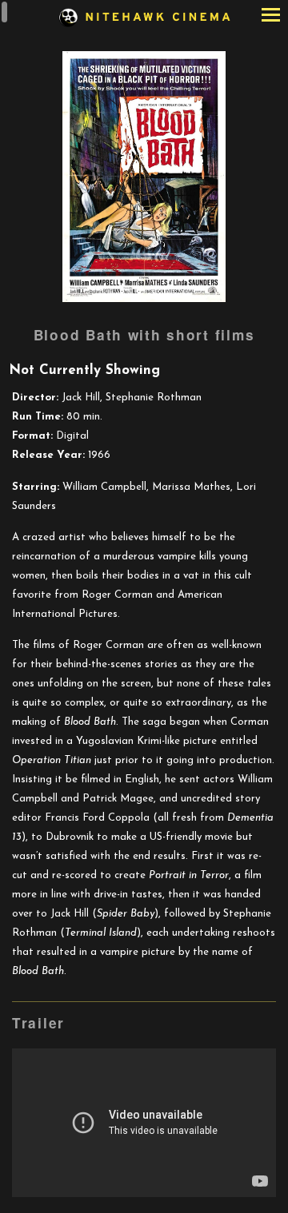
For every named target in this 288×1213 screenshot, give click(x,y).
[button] (271, 16)
